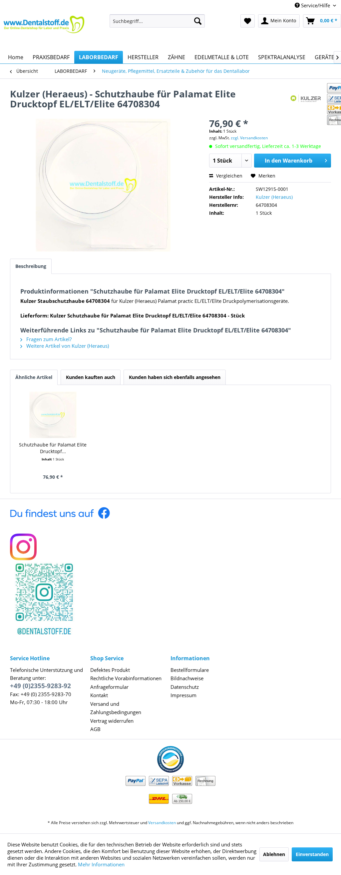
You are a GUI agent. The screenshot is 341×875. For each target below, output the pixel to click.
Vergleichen (228, 176)
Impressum (183, 695)
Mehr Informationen (101, 864)
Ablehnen (274, 854)
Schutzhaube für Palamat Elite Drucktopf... (53, 447)
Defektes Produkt (110, 670)
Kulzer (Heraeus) (274, 197)
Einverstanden (312, 854)
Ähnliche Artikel (33, 377)
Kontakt (99, 695)
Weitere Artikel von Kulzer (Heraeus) (67, 345)
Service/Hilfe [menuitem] (315, 5)
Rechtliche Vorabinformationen (126, 678)
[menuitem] (157, 21)
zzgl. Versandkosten (249, 138)
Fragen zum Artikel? (48, 339)
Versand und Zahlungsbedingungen (115, 708)
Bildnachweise (186, 678)
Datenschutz (184, 687)
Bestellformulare (189, 670)
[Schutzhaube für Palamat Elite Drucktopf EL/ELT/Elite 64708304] (53, 415)
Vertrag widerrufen (112, 720)
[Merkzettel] (247, 21)
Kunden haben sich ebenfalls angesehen (174, 377)
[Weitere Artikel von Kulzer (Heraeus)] (306, 100)
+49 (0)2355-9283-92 (40, 686)
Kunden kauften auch (90, 377)
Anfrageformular (109, 687)
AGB (95, 729)
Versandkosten (162, 822)
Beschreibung (30, 266)
